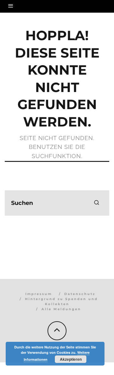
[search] (96, 203)
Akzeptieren (71, 359)
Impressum (38, 294)
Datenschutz (79, 294)
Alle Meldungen (61, 309)
